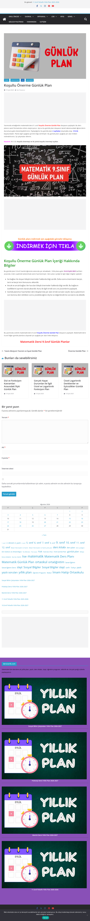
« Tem (44, 535)
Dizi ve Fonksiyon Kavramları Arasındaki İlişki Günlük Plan (12, 385)
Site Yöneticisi (20, 90)
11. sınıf (80, 542)
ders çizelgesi (80, 548)
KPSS (62, 16)
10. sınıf (70, 542)
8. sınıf (52, 543)
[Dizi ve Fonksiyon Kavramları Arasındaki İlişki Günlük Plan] (15, 365)
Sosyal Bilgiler (32, 567)
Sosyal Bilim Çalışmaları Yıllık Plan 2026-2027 (18, 580)
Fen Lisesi (34, 552)
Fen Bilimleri (26, 552)
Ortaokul (41, 16)
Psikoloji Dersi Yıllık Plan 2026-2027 (14, 587)
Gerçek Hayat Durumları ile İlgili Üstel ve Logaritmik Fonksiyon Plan (44, 385)
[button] (20, 16)
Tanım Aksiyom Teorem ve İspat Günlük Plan (23, 351)
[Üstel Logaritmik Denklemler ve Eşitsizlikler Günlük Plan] (75, 365)
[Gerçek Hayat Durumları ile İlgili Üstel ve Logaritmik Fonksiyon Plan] (45, 365)
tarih (68, 567)
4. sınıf (23, 543)
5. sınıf (29, 542)
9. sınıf (60, 542)
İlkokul (28, 16)
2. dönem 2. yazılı (13, 543)
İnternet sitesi (7, 468)
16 (82, 518)
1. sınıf (3, 543)
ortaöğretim (56, 562)
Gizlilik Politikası (16, 22)
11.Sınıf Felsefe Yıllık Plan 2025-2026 (46, 2)
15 (70, 518)
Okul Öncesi (14, 16)
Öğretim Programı (39, 573)
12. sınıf (6, 547)
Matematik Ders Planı (59, 556)
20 (45, 522)
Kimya (82, 552)
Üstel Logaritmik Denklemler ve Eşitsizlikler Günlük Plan (73, 385)
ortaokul (41, 562)
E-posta (5, 458)
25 (20, 526)
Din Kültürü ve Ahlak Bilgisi (12, 552)
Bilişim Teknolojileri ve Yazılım (19, 548)
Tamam (45, 918)
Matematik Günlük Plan (18, 562)
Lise (53, 16)
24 (8, 526)
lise (24, 556)
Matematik (30, 80)
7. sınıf (45, 542)
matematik (35, 556)
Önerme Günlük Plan (77, 351)
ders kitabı (59, 547)
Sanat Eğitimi (70, 562)
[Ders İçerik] (4, 19)
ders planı (71, 547)
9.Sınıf (6, 80)
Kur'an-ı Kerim (16, 557)
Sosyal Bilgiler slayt (53, 567)
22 (70, 522)
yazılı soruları (10, 572)
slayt (19, 567)
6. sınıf (37, 542)
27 (45, 526)
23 (82, 522)
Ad (3, 447)
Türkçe (73, 567)
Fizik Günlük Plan (60, 552)
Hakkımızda (31, 22)
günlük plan (73, 551)
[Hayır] (87, 915)
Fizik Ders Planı (48, 552)
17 (8, 522)
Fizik (40, 551)
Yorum (5, 417)
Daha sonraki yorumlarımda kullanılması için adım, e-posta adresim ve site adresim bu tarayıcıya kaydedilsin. (41, 485)
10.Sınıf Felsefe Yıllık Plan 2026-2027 (15, 605)
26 (33, 526)
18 (20, 522)
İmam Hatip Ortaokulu (68, 572)
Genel (70, 16)
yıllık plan (25, 572)
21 (57, 522)
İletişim (43, 22)
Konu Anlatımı (6, 557)
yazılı (79, 567)
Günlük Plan (15, 80)
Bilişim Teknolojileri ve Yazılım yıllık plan (40, 548)
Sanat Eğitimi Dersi (9, 567)
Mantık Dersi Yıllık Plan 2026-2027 (14, 593)
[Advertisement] (45, 107)
